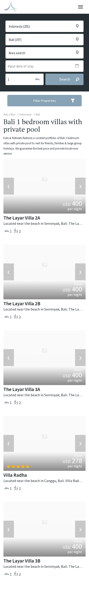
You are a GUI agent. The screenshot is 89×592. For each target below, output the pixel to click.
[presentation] (8, 186)
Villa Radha (15, 475)
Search (64, 79)
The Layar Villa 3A (21, 389)
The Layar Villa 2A (21, 218)
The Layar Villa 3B (21, 561)
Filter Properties (44, 101)
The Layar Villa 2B (21, 303)
